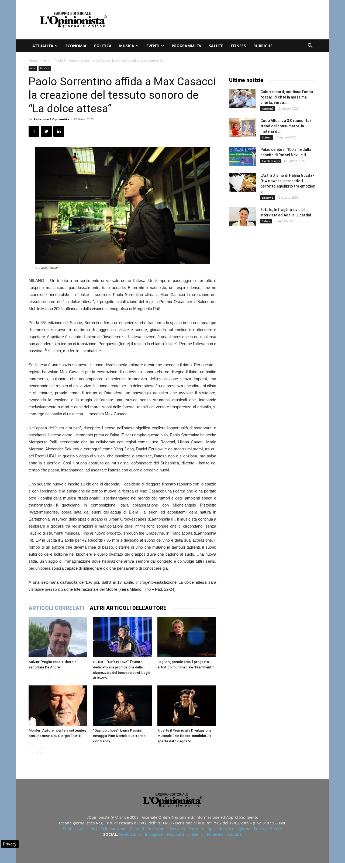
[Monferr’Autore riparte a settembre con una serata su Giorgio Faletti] (58, 705)
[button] (309, 46)
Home (33, 60)
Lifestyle (267, 197)
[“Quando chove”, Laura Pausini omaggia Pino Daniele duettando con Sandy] (122, 705)
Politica (103, 45)
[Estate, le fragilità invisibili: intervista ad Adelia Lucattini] (242, 216)
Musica (126, 45)
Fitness (238, 45)
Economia (76, 45)
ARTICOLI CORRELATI (56, 608)
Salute (216, 45)
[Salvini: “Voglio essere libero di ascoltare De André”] (58, 637)
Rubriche (262, 45)
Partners (196, 828)
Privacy (260, 828)
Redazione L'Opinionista (51, 119)
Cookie (276, 828)
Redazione (157, 828)
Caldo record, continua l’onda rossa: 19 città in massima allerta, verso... (286, 97)
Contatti (137, 828)
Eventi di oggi (271, 161)
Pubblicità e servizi (80, 828)
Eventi (153, 45)
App (211, 828)
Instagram (154, 834)
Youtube (234, 834)
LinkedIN (195, 834)
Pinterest (215, 834)
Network (177, 828)
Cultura (266, 137)
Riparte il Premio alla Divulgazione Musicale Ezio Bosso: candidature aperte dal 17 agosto (184, 735)
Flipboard (175, 834)
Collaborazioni (113, 828)
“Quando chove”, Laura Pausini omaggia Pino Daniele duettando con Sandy (119, 735)
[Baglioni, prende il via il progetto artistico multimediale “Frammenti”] (186, 637)
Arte (46, 60)
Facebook (127, 834)
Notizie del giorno (234, 828)
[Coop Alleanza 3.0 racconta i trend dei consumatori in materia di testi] (242, 127)
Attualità (42, 45)
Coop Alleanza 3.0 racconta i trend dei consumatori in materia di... (285, 126)
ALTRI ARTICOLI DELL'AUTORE (128, 608)
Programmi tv (186, 45)
